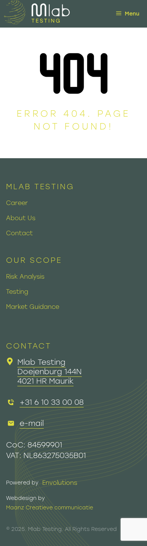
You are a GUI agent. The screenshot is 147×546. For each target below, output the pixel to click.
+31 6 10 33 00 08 (52, 402)
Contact (19, 233)
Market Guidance (32, 306)
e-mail (32, 423)
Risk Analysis (25, 276)
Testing (17, 291)
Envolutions (59, 482)
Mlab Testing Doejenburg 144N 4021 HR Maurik (49, 372)
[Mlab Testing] (37, 14)
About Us (20, 218)
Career (17, 203)
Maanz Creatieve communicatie (49, 507)
